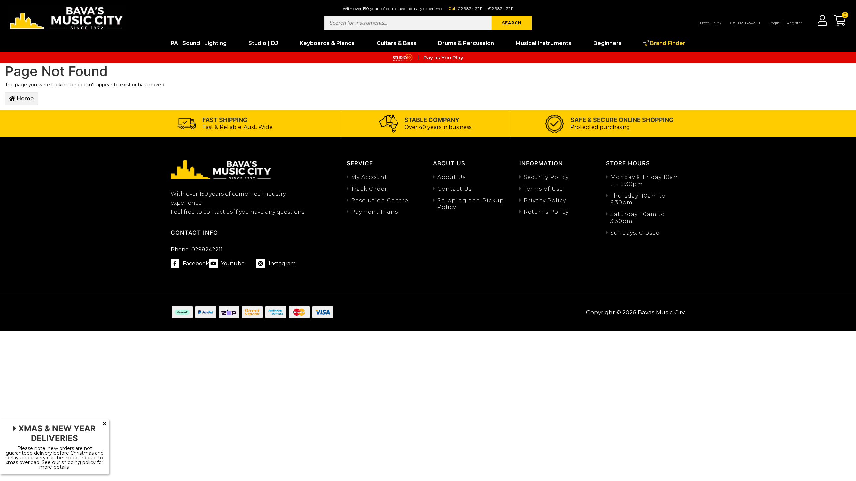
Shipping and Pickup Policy (470, 204)
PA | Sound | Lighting (199, 43)
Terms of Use (543, 189)
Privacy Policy (545, 200)
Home (24, 98)
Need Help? (711, 22)
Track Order (369, 189)
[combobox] (408, 23)
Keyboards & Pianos (327, 43)
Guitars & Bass (396, 43)
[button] (836, 23)
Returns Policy (546, 212)
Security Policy (546, 177)
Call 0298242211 (745, 22)
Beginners (607, 43)
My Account (369, 177)
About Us (451, 177)
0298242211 (197, 249)
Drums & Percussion (466, 43)
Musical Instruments (543, 43)
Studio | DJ (263, 43)
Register (794, 22)
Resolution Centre (379, 200)
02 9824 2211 (470, 8)
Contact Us (454, 189)
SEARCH (512, 22)
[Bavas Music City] (66, 17)
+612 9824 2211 (499, 8)
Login (774, 22)
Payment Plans (374, 212)
